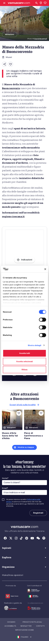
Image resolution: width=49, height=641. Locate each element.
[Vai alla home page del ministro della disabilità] (34, 590)
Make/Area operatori (12, 575)
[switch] (42, 320)
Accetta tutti (24, 353)
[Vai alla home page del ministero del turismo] (34, 596)
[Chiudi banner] (45, 269)
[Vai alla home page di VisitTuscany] (19, 3)
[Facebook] (5, 538)
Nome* (5, 478)
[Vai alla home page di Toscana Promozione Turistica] (35, 608)
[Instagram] (16, 538)
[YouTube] (32, 538)
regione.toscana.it (13, 216)
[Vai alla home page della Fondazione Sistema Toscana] (13, 608)
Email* (5, 488)
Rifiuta (24, 369)
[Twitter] (10, 538)
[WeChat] (38, 538)
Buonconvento (11, 88)
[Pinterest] (26, 538)
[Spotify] (43, 538)
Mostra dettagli (34, 345)
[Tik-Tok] (21, 538)
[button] (24, 548)
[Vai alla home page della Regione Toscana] (12, 596)
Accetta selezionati (24, 361)
